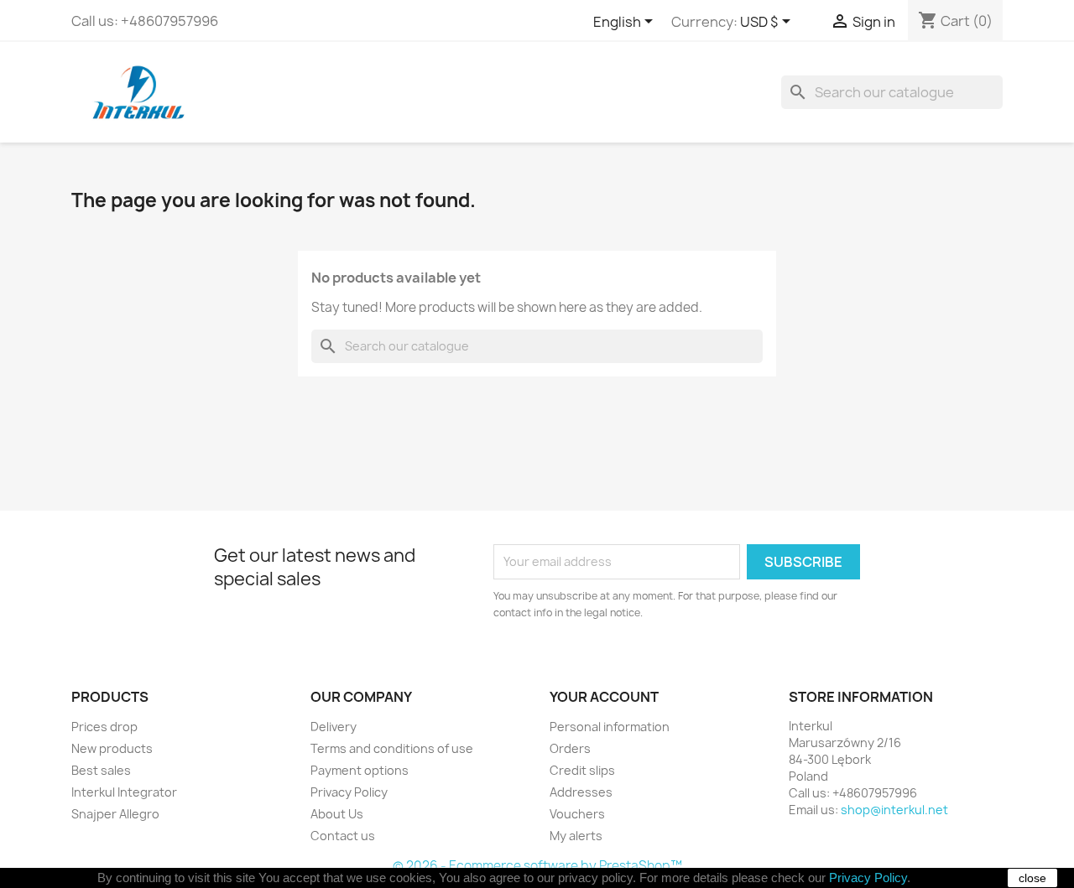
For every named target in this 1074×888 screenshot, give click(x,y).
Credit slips (582, 770)
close (1032, 878)
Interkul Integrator (124, 792)
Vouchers (577, 814)
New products (112, 748)
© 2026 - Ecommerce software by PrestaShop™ (537, 866)
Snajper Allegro (115, 814)
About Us (336, 814)
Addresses (581, 792)
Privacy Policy (349, 792)
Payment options (359, 770)
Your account (604, 697)
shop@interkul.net (894, 810)
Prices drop (104, 727)
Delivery (333, 727)
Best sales (101, 770)
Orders (570, 748)
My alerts (576, 836)
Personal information (610, 727)
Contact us (342, 836)
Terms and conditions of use (391, 748)
